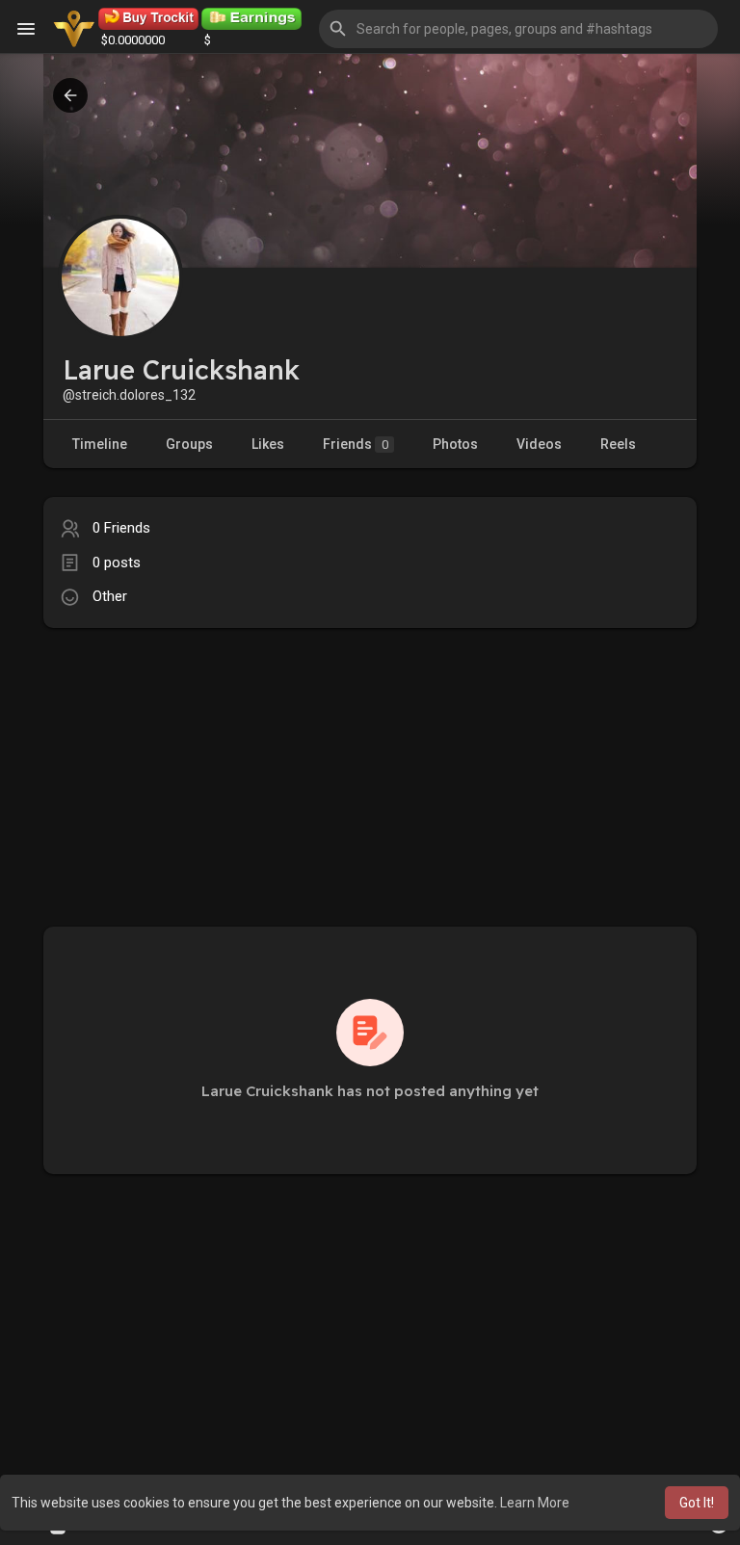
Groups (189, 444)
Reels (618, 444)
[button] (518, 29)
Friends (355, 444)
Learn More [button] (534, 1502)
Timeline (99, 444)
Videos (539, 444)
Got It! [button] (696, 1502)
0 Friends (121, 528)
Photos (455, 444)
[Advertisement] (370, 763)
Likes (267, 444)
